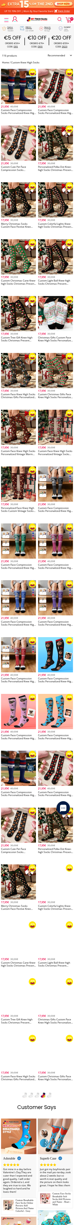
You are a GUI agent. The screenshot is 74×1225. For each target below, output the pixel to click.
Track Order (64, 10)
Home (5, 62)
